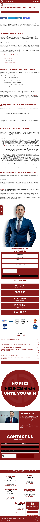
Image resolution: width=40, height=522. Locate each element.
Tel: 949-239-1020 (29, 483)
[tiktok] (7, 521)
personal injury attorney (27, 146)
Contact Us (35, 1)
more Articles (20, 362)
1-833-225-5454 (20, 388)
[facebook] (1, 521)
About (3, 517)
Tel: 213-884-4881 (10, 483)
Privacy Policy (5, 518)
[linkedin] (4, 521)
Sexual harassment (8, 58)
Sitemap (27, 517)
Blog (22, 517)
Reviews (31, 517)
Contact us (2, 189)
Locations (7, 517)
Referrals (18, 517)
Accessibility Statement (13, 518)
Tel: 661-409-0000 (29, 496)
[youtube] (9, 521)
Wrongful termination (8, 56)
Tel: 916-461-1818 (10, 497)
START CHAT (32, 512)
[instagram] (3, 521)
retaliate (35, 95)
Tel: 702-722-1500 (20, 509)
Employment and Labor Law (6, 9)
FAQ (24, 517)
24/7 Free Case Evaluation (20, 12)
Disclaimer (21, 518)
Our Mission (12, 517)
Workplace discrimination (9, 62)
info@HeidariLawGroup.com (10, 485)
